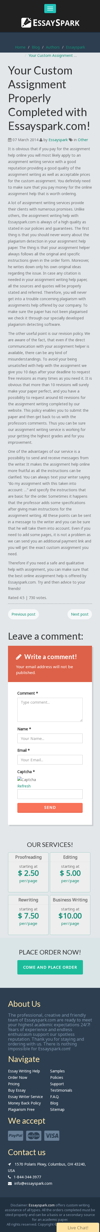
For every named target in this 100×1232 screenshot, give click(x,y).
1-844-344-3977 (27, 1176)
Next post (80, 614)
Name (24, 728)
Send (50, 807)
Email (23, 750)
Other (83, 139)
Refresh (24, 786)
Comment (27, 693)
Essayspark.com (42, 1205)
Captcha (26, 771)
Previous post (23, 614)
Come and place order (50, 967)
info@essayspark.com (33, 1183)
